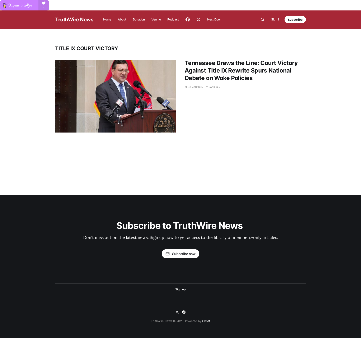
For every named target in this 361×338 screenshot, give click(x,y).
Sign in (275, 19)
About (122, 19)
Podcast (173, 19)
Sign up (180, 289)
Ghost (206, 321)
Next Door (214, 19)
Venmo (156, 19)
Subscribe (295, 19)
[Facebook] (184, 312)
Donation (139, 19)
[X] (177, 312)
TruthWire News (74, 19)
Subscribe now (184, 254)
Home (107, 19)
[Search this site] (262, 20)
